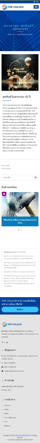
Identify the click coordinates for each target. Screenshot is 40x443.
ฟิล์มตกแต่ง (7, 281)
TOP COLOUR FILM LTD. (23, 435)
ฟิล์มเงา (13, 278)
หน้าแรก (7, 405)
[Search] (35, 177)
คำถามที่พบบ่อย (10, 418)
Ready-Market (28, 440)
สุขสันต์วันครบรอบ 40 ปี (24, 34)
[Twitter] (5, 342)
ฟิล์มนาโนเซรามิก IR (9, 283)
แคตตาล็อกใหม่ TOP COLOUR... (13, 386)
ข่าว (14, 34)
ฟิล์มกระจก (19, 278)
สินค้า (6, 413)
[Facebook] (2, 342)
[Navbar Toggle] (36, 7)
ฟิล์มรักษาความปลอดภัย (17, 281)
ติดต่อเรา (27, 283)
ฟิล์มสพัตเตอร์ (19, 283)
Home (10, 34)
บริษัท (6, 409)
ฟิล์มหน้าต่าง (7, 278)
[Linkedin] (7, 342)
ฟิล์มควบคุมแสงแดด (28, 278)
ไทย (37, 2)
